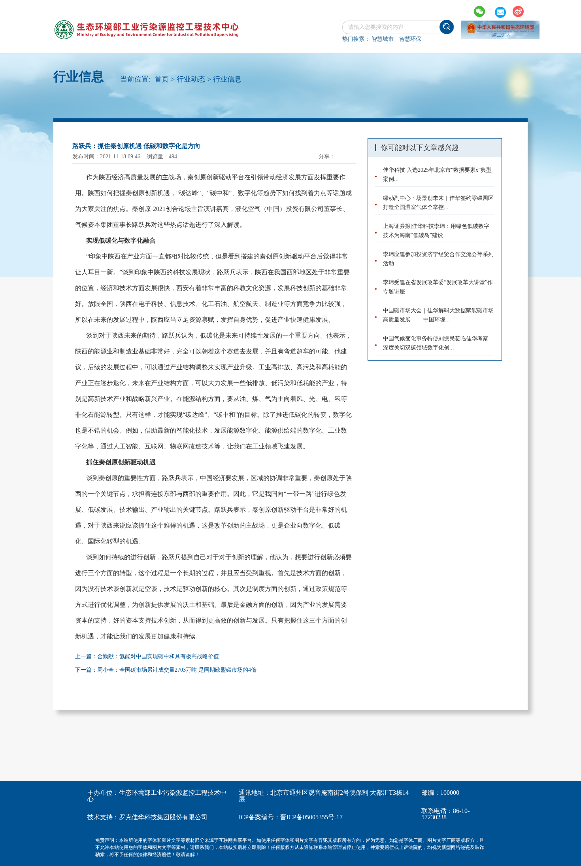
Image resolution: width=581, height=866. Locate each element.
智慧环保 (410, 39)
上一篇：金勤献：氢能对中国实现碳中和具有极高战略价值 (147, 656)
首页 (162, 79)
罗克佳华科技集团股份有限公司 (163, 817)
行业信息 (227, 79)
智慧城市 (383, 39)
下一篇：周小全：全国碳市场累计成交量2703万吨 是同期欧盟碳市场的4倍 (166, 670)
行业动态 (191, 79)
